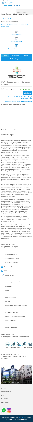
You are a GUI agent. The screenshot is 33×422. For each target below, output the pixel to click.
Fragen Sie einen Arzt (16, 34)
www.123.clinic (22, 417)
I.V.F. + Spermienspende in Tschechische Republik (17, 24)
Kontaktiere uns (5, 389)
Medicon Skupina (5, 26)
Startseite (3, 24)
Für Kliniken (4, 398)
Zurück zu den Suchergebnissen (21, 11)
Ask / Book (27, 93)
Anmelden (4, 405)
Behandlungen (5, 402)
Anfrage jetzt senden (16, 41)
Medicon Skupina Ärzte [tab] (16, 59)
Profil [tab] (5, 55)
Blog (2, 395)
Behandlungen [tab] (15, 55)
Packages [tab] (26, 55)
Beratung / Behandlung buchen (16, 49)
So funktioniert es (6, 391)
